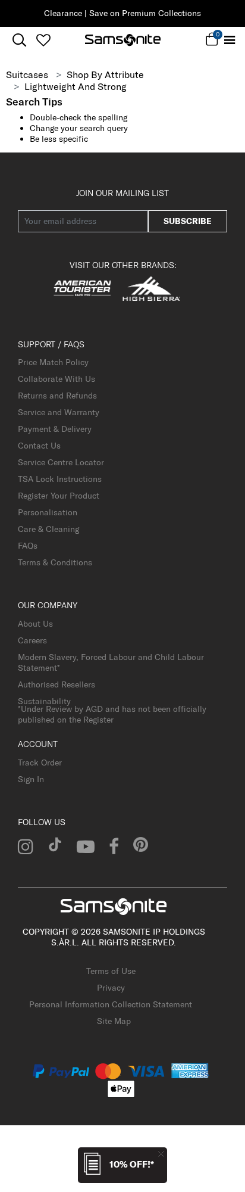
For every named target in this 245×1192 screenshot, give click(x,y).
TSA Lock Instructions (60, 479)
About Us (35, 623)
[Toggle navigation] (229, 40)
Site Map (114, 1021)
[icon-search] (19, 40)
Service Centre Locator (61, 462)
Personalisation (47, 512)
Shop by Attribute (105, 74)
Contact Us (39, 445)
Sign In (31, 779)
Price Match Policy (53, 362)
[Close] (161, 1153)
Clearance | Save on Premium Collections (122, 13)
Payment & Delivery (55, 429)
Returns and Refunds (57, 395)
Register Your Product (58, 495)
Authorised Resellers (56, 684)
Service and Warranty (58, 412)
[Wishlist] (43, 40)
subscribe (188, 221)
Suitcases (27, 74)
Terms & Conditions (55, 562)
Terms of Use (111, 971)
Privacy (111, 987)
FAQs (27, 545)
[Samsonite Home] (123, 40)
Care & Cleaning (48, 529)
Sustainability (44, 701)
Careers (32, 640)
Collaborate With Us (56, 379)
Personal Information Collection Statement (110, 1004)
